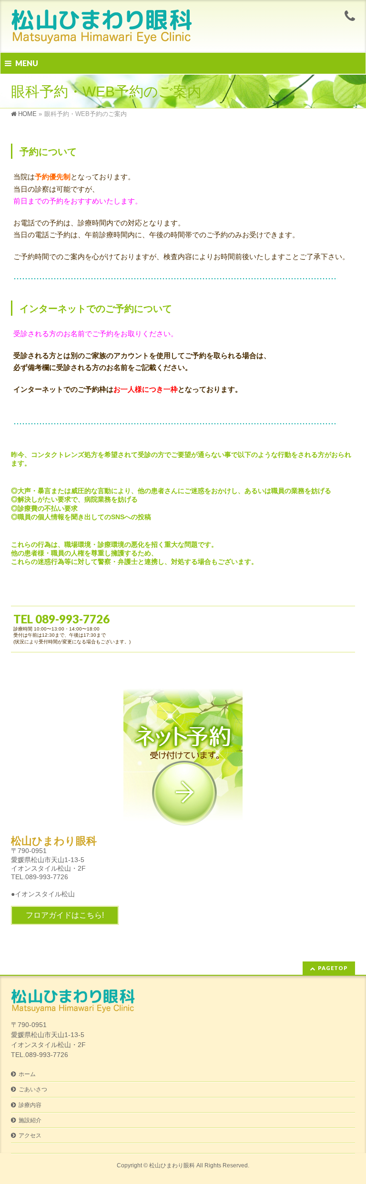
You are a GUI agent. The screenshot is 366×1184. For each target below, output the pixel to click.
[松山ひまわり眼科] (101, 34)
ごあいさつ (33, 1089)
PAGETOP (333, 968)
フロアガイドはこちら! (65, 915)
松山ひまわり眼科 (172, 1165)
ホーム (27, 1074)
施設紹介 (30, 1120)
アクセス (30, 1135)
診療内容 (30, 1105)
